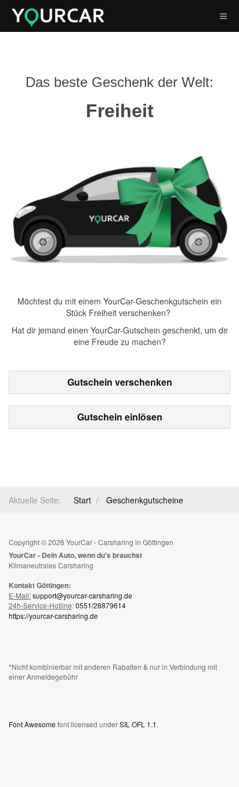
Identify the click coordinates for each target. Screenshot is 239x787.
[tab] (119, 382)
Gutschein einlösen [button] (119, 416)
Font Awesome (32, 724)
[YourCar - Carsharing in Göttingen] (58, 18)
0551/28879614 (100, 605)
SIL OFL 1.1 (138, 724)
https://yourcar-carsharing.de (53, 616)
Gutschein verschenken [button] (119, 382)
